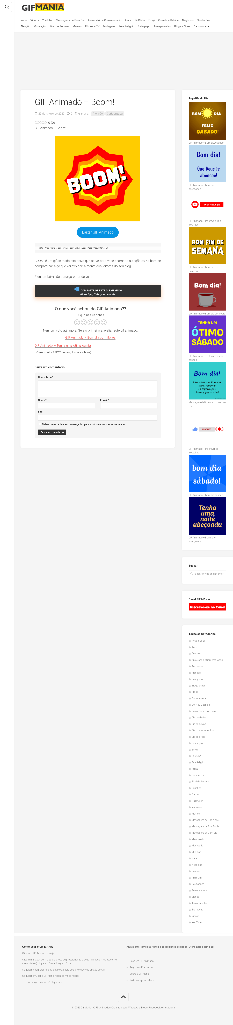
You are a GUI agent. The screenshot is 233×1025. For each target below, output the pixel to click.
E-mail (104, 400)
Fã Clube (140, 20)
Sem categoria (199, 890)
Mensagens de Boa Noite (205, 820)
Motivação (40, 26)
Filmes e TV (92, 26)
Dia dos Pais (198, 736)
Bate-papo (144, 26)
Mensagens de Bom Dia (70, 20)
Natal (194, 858)
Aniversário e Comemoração (104, 20)
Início (23, 20)
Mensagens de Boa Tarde (205, 826)
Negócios (188, 20)
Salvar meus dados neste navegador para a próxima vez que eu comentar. (84, 424)
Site (40, 411)
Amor (128, 20)
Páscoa (196, 871)
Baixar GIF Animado (98, 232)
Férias (195, 768)
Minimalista (198, 839)
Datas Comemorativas (204, 711)
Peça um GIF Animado (142, 961)
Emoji (151, 20)
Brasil (195, 692)
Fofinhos (196, 788)
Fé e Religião (126, 26)
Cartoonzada (201, 26)
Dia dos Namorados (203, 730)
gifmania (83, 113)
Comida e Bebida (168, 20)
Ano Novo (197, 666)
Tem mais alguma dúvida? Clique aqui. (42, 982)
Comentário (45, 377)
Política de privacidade (142, 980)
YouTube (47, 20)
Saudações (203, 20)
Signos (195, 896)
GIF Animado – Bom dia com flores (90, 337)
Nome (42, 400)
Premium (197, 877)
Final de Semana (59, 26)
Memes (77, 26)
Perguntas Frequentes (141, 967)
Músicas (196, 852)
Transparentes (162, 26)
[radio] (77, 323)
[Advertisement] (123, 57)
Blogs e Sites (182, 26)
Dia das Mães (199, 717)
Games (196, 794)
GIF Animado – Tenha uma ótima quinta (63, 345)
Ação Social (198, 640)
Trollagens (109, 26)
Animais (196, 653)
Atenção (25, 26)
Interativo (197, 807)
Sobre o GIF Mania (139, 973)
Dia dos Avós (199, 724)
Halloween (197, 800)
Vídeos (34, 20)
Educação (197, 743)
